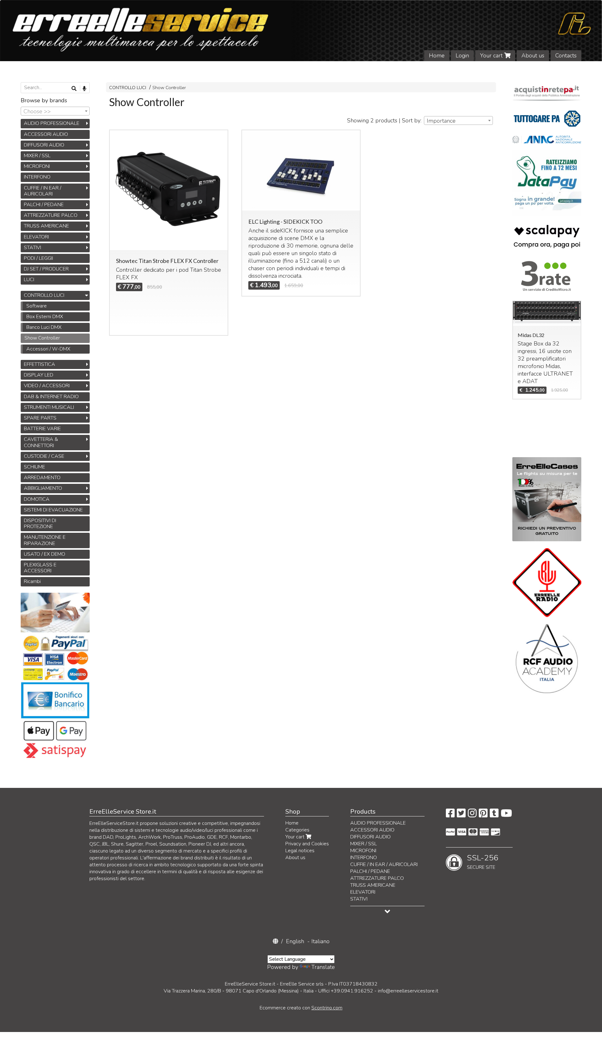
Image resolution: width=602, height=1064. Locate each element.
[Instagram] (472, 815)
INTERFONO (37, 177)
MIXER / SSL (37, 155)
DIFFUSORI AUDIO (44, 145)
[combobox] (458, 120)
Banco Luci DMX (43, 327)
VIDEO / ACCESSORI (47, 385)
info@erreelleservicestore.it (408, 990)
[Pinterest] (483, 815)
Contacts (566, 55)
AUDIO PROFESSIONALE (51, 123)
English (295, 941)
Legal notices (299, 850)
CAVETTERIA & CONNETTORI (41, 442)
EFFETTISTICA (39, 364)
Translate (323, 967)
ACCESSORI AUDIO (46, 134)
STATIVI (32, 247)
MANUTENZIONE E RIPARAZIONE (45, 540)
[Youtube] (506, 815)
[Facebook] (450, 815)
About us (532, 55)
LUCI (29, 279)
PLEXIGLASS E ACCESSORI (40, 567)
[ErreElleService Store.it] (301, 30)
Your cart (492, 55)
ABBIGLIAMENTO (43, 488)
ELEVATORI (36, 236)
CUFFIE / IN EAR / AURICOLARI (42, 190)
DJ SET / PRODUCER (46, 268)
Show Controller (169, 87)
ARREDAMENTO (42, 477)
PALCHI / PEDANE (44, 204)
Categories (297, 829)
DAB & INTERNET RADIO (51, 396)
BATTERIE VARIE (42, 428)
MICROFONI (37, 166)
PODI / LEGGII (38, 258)
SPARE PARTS (40, 417)
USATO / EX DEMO (44, 554)
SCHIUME (34, 466)
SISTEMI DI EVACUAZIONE (53, 509)
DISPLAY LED (38, 375)
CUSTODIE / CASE (44, 456)
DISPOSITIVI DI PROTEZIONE (40, 523)
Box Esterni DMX (44, 316)
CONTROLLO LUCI (127, 87)
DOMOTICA (37, 499)
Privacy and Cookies (307, 843)
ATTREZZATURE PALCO (50, 215)
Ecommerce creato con (301, 1007)
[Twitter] (461, 815)
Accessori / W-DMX (48, 348)
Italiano (320, 941)
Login (462, 55)
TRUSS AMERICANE (46, 225)
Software (36, 305)
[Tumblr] (494, 815)
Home (437, 55)
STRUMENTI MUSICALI (49, 407)
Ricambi (32, 581)
